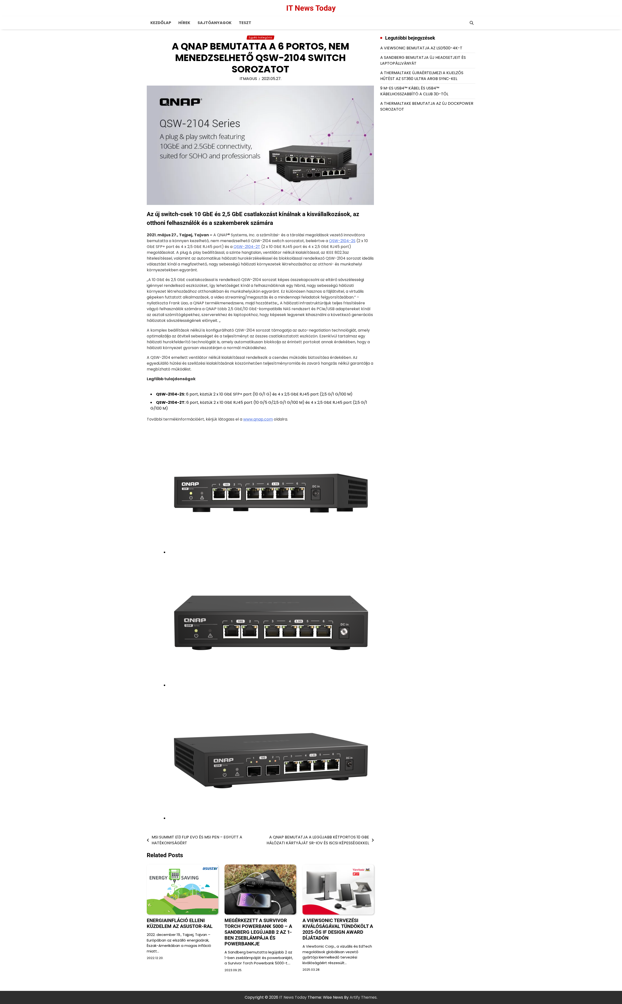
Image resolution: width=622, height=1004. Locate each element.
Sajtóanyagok (215, 23)
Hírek (184, 23)
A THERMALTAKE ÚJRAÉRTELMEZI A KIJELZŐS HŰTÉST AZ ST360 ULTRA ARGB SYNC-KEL (421, 75)
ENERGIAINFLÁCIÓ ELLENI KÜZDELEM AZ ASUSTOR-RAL (180, 923)
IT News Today (311, 8)
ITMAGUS (248, 78)
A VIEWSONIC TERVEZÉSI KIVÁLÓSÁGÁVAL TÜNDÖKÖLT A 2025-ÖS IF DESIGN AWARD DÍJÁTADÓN (337, 929)
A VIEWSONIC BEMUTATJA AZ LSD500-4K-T (421, 48)
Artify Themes (363, 997)
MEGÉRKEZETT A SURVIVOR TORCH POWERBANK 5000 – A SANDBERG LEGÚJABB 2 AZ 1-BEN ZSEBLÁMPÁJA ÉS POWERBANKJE (258, 932)
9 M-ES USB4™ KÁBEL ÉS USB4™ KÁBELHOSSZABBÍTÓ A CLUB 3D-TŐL (414, 91)
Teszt (245, 23)
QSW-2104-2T (246, 246)
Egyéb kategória (260, 37)
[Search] (471, 22)
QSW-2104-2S (342, 241)
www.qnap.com (258, 419)
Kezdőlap (160, 23)
